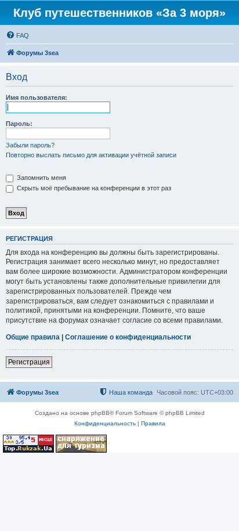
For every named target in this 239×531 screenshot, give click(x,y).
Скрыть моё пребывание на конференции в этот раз (93, 188)
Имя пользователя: (36, 97)
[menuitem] (17, 35)
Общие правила (33, 337)
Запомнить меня (40, 177)
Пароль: (19, 123)
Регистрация (29, 362)
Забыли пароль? (30, 145)
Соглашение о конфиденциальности (128, 337)
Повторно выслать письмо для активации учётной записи (91, 154)
